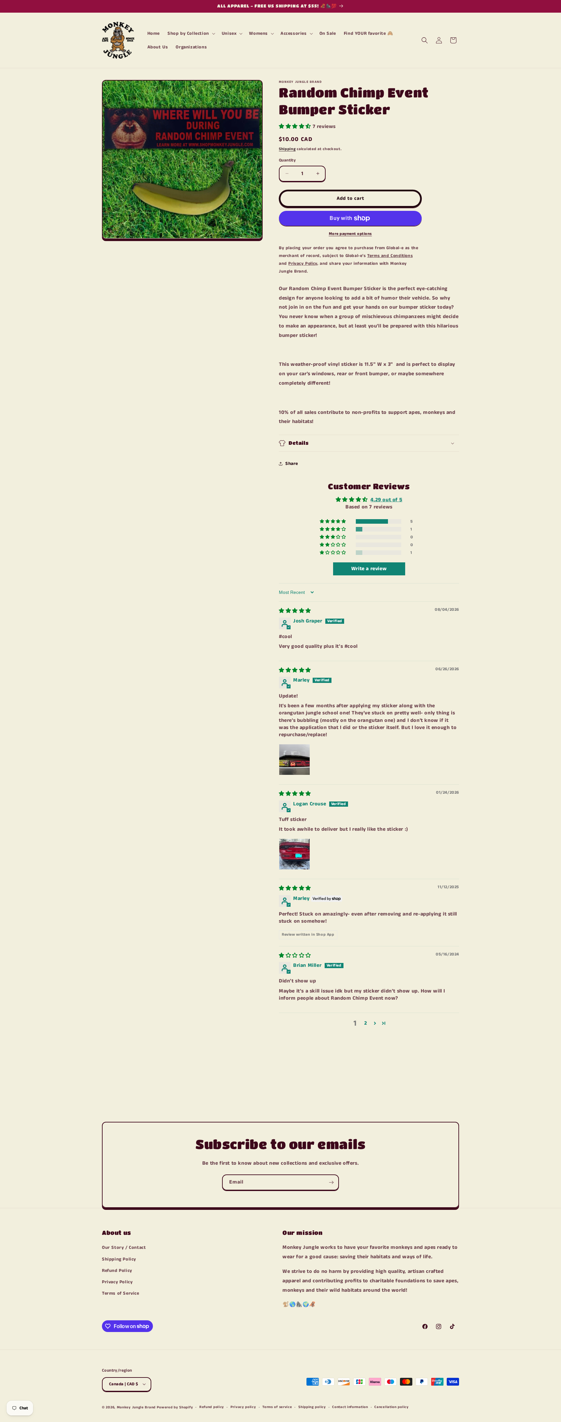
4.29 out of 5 (386, 500)
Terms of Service (120, 1293)
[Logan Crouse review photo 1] (294, 854)
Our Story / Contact (124, 1248)
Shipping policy (312, 1407)
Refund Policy (117, 1270)
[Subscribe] (331, 1182)
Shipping (287, 149)
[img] (295, 611)
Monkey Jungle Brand (136, 1407)
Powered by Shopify (175, 1407)
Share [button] (291, 463)
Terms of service (277, 1407)
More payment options (350, 234)
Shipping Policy (119, 1259)
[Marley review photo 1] (294, 759)
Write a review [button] (369, 568)
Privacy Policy (117, 1282)
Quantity (287, 160)
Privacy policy (243, 1407)
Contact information (350, 1407)
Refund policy (211, 1407)
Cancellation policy (391, 1407)
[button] (191, 33)
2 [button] (365, 1023)
